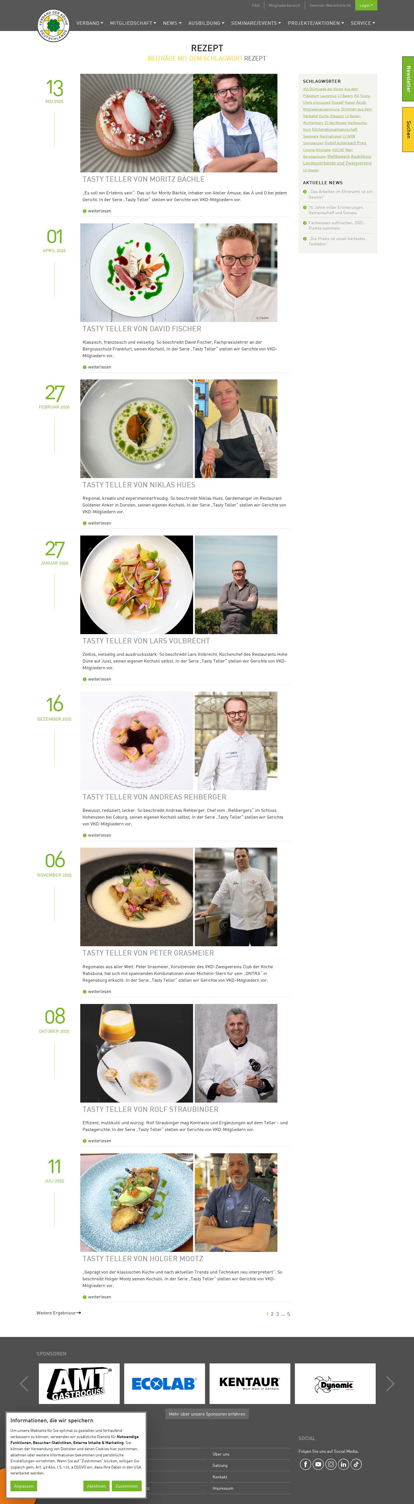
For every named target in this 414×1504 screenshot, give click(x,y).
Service (361, 23)
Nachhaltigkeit (331, 136)
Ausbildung (204, 23)
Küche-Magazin (331, 116)
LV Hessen (311, 170)
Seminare (311, 136)
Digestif (337, 102)
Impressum (223, 1487)
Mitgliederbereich (284, 5)
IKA (356, 96)
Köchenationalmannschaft (334, 129)
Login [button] (365, 5)
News (170, 23)
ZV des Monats (335, 123)
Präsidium (136, 1465)
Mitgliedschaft (131, 23)
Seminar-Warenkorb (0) (330, 5)
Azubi (361, 102)
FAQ (255, 5)
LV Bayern (345, 96)
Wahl (349, 150)
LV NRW (349, 136)
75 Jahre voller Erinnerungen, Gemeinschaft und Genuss (336, 210)
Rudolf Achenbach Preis (345, 142)
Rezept (350, 102)
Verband (88, 23)
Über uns (221, 1453)
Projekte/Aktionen (314, 23)
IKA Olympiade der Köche (323, 88)
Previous (25, 1383)
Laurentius (328, 96)
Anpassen (24, 1486)
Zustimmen (126, 1486)
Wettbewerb (338, 156)
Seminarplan (313, 143)
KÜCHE (338, 149)
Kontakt (220, 1476)
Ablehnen (96, 1486)
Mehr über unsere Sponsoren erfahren (207, 1414)
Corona (309, 149)
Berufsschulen (314, 156)
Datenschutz (138, 1487)
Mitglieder (323, 150)
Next (389, 1383)
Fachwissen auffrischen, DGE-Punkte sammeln (336, 225)
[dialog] (76, 1455)
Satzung (220, 1465)
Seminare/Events (254, 23)
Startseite (136, 1453)
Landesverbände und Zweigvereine (337, 163)
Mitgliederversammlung (321, 109)
